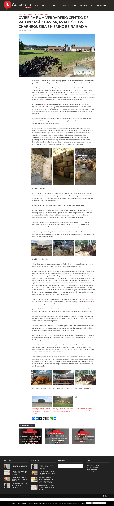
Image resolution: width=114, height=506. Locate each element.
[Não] (112, 503)
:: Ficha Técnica (90, 471)
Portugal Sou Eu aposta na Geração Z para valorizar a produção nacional (46, 480)
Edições (36, 5)
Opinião (74, 5)
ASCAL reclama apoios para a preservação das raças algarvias (84, 409)
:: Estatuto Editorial (91, 469)
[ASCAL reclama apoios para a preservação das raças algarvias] (85, 401)
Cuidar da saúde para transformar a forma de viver (19, 472)
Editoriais (83, 5)
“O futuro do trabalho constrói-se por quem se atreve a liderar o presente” (57, 439)
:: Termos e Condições (92, 467)
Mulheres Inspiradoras (30, 432)
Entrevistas (65, 5)
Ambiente (22, 14)
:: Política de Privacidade (93, 465)
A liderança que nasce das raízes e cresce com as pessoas (83, 439)
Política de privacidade (99, 503)
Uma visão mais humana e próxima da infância (20, 465)
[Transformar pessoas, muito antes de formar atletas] (7, 479)
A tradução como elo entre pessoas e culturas (19, 485)
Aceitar (89, 503)
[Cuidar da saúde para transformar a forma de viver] (7, 472)
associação (45, 104)
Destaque (29, 14)
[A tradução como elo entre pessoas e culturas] (7, 485)
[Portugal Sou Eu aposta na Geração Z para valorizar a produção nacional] (34, 479)
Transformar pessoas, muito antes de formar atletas (20, 479)
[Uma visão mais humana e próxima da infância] (7, 466)
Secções (44, 5)
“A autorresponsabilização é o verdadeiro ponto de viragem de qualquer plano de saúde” (30, 439)
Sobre (91, 5)
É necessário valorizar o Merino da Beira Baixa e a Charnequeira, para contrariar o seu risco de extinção (41, 410)
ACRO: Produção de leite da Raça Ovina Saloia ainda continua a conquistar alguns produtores (63, 409)
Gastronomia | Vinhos (41, 14)
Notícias (54, 5)
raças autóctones (88, 299)
